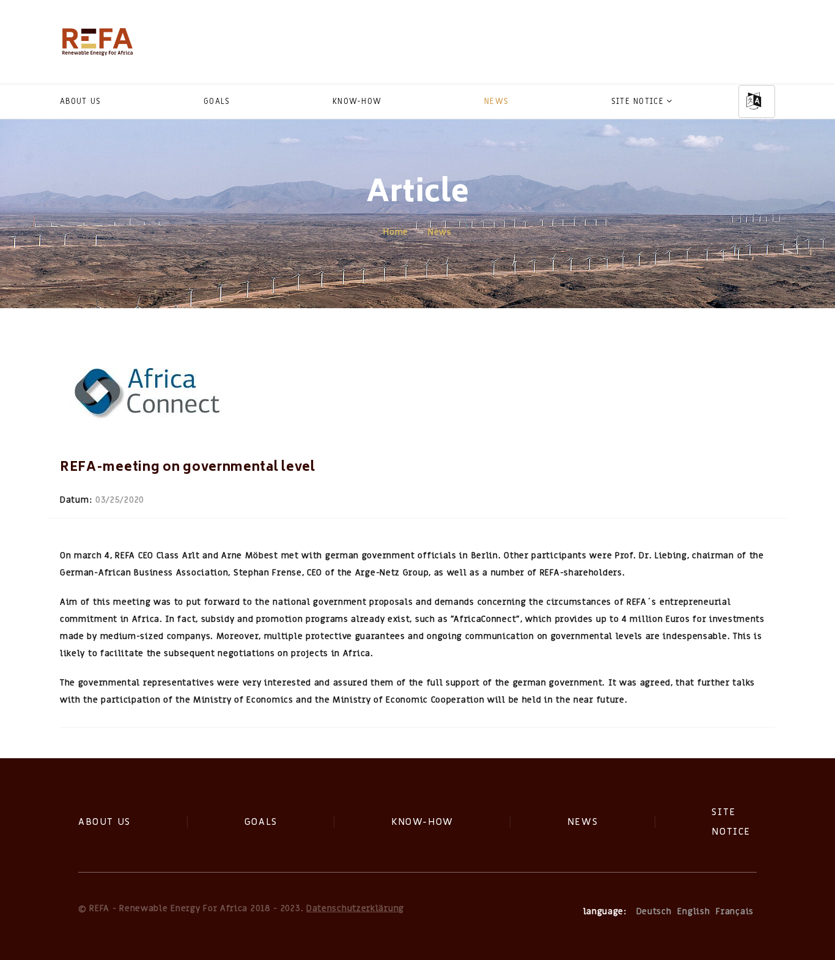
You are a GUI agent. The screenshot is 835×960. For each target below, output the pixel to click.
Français (735, 911)
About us (80, 101)
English (693, 911)
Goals (217, 101)
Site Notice (637, 101)
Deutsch (654, 911)
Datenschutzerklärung (355, 908)
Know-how (357, 101)
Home (395, 232)
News (496, 101)
